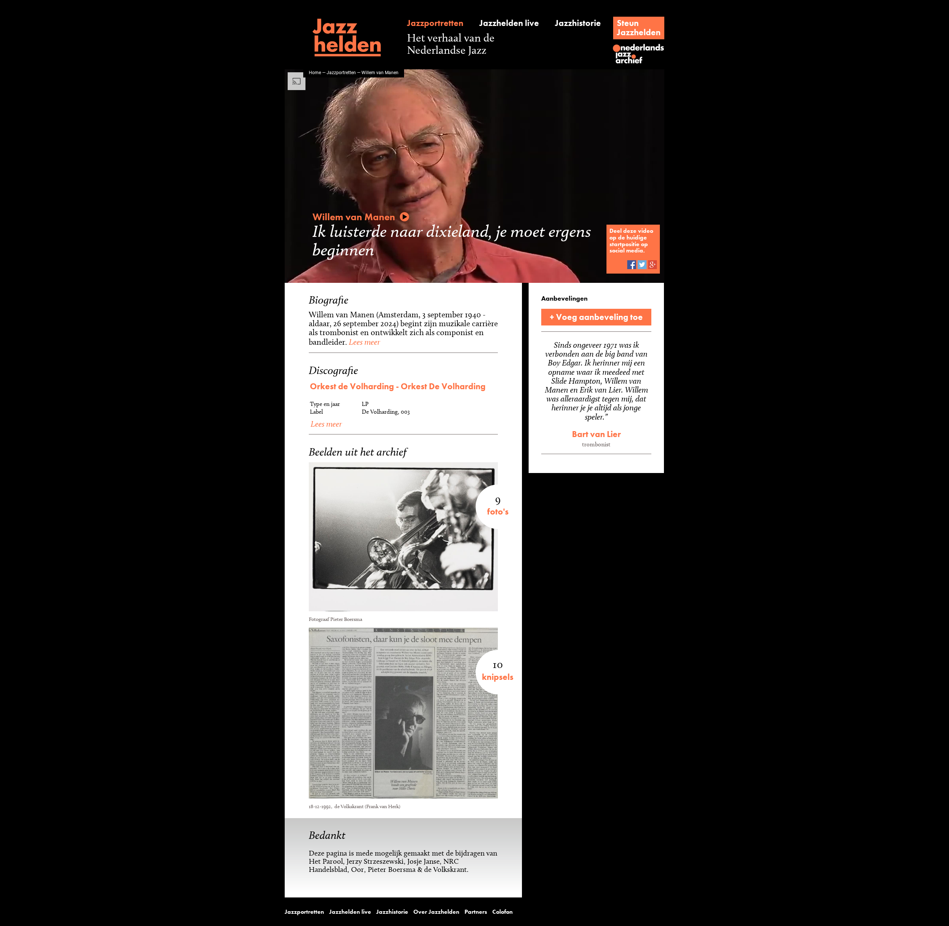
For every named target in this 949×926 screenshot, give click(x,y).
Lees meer (363, 342)
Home (315, 72)
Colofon (502, 912)
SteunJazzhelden (639, 27)
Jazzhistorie (578, 23)
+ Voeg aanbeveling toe (596, 317)
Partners (475, 912)
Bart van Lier (596, 434)
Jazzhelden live (509, 23)
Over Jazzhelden (436, 912)
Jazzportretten (435, 23)
